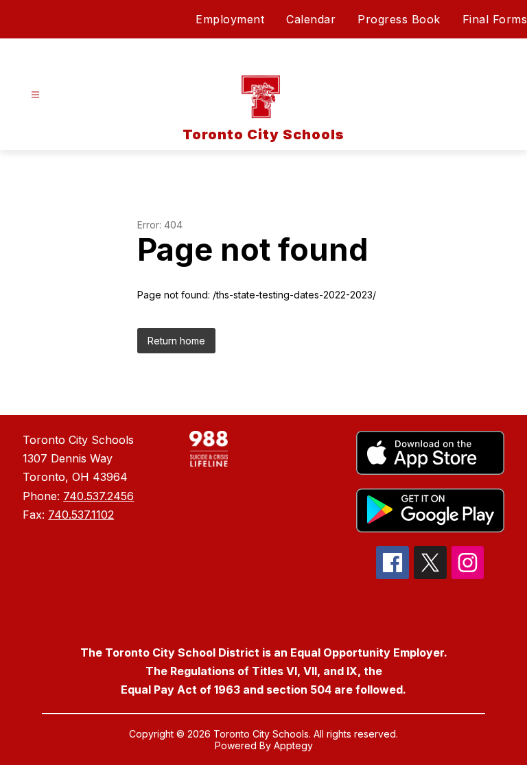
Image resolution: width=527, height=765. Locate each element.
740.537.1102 (81, 514)
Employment (230, 19)
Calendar (311, 19)
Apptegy (293, 745)
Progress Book (399, 19)
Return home (176, 340)
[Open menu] (35, 95)
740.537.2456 (98, 496)
